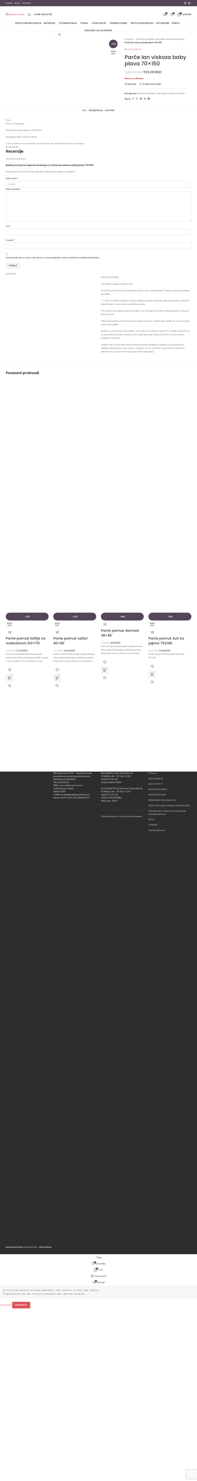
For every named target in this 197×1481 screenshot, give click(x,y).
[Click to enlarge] (59, 35)
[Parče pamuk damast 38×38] (122, 495)
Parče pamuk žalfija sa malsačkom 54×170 (25, 641)
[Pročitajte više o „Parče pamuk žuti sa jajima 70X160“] (152, 674)
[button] (105, 670)
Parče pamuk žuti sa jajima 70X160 (166, 641)
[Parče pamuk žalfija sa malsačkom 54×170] (27, 495)
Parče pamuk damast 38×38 (120, 633)
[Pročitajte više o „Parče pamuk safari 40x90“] (57, 678)
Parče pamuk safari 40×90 (70, 641)
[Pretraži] (29, 14)
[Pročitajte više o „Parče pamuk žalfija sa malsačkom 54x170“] (10, 678)
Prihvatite (21, 1305)
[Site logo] (15, 14)
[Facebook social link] (185, 3)
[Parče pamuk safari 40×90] (74, 495)
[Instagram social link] (189, 3)
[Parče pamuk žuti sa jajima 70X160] (169, 495)
